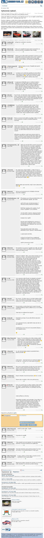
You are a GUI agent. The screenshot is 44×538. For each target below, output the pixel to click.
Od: (3, 415)
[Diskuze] (32, 2)
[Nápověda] (41, 2)
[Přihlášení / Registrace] (26, 2)
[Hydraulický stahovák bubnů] (6, 513)
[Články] (38, 2)
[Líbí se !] (30, 13)
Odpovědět (38, 43)
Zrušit (24, 424)
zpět (15, 413)
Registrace (16, 471)
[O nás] (35, 2)
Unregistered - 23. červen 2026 (9, 488)
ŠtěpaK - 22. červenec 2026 (8, 475)
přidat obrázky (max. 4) (28, 422)
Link (22, 43)
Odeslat (33, 424)
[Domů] (29, 2)
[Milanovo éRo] (6, 522)
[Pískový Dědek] (6, 503)
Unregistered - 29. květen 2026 (9, 482)
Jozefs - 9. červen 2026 (7, 478)
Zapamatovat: (6, 472)
